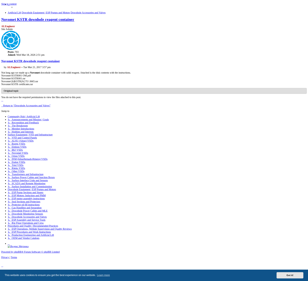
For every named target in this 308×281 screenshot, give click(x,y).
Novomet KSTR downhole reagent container (37, 19)
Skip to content (9, 4)
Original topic (11, 90)
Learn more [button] (103, 275)
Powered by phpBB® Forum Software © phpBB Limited (30, 251)
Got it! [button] (290, 275)
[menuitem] (9, 243)
